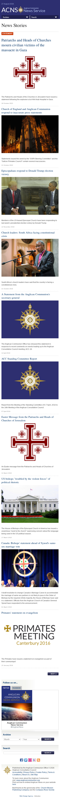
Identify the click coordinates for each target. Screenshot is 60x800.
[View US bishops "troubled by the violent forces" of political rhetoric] (29, 505)
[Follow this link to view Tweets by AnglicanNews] (17, 710)
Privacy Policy (29, 772)
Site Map (34, 775)
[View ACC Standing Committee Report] (29, 381)
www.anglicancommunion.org (28, 780)
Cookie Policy (41, 772)
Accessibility (17, 772)
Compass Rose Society (45, 790)
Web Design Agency (26, 796)
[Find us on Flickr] (34, 760)
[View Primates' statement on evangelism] (29, 635)
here (14, 784)
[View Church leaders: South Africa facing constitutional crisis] (29, 258)
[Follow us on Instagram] (30, 760)
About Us (25, 775)
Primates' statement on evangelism (19, 612)
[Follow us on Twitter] (25, 760)
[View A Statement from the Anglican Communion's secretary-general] (29, 320)
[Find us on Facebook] (21, 760)
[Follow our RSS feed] (38, 760)
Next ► (54, 674)
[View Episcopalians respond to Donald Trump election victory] (29, 197)
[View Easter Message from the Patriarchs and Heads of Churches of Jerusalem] (29, 443)
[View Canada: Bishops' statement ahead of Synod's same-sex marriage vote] (29, 569)
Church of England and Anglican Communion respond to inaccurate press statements (25, 110)
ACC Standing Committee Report (19, 358)
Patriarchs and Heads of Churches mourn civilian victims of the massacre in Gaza (26, 45)
